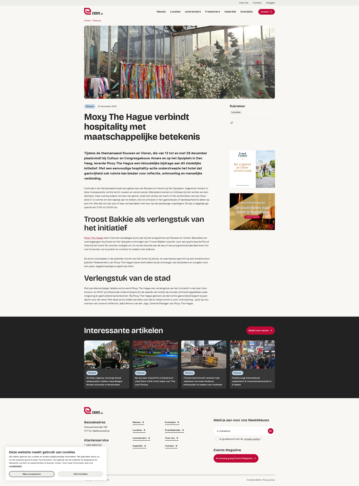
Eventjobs (247, 11)
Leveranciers (193, 11)
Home (87, 20)
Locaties (175, 11)
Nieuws (161, 11)
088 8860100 (94, 445)
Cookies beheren (254, 480)
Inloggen (270, 2)
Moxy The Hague (93, 237)
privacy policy (252, 439)
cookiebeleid (15, 466)
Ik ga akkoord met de (239, 439)
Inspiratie (230, 11)
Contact (257, 2)
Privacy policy (269, 480)
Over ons (243, 2)
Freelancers (212, 11)
